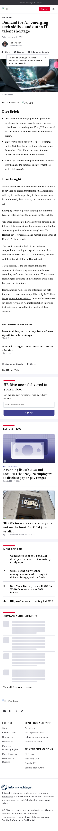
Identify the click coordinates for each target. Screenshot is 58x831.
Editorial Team (9, 732)
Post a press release (22, 687)
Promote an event (34, 741)
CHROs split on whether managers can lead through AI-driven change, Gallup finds (30, 574)
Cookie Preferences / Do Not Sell (18, 820)
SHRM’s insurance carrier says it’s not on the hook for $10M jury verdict (28, 527)
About (5, 728)
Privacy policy (8, 816)
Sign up (44, 9)
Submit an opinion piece (37, 737)
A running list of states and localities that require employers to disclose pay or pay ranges (27, 474)
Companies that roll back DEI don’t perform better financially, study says (30, 559)
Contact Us (7, 737)
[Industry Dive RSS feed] (22, 711)
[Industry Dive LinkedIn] (4, 711)
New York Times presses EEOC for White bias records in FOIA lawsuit (31, 589)
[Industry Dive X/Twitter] (16, 711)
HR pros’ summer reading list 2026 (31, 601)
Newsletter (7, 741)
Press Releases (9, 754)
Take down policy (40, 816)
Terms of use (23, 816)
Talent (17, 370)
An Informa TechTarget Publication (29, 3)
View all (7, 687)
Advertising (30, 728)
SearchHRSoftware (34, 767)
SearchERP (30, 763)
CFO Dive (29, 754)
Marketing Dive (32, 758)
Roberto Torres (17, 43)
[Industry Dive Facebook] (10, 711)
